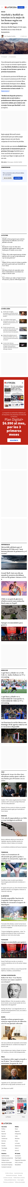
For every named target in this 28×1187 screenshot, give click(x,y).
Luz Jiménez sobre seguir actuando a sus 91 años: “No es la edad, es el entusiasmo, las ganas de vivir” (11, 322)
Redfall (20, 162)
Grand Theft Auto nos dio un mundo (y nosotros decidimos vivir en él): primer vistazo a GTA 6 (13, 576)
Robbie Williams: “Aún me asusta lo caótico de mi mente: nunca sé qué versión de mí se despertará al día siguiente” (13, 1003)
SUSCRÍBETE (14, 440)
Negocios (4, 816)
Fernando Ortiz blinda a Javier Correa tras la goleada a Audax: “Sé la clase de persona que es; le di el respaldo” (14, 925)
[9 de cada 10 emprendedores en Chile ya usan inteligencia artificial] (14, 829)
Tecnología (4, 939)
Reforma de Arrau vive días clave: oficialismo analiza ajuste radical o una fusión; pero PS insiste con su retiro (13, 248)
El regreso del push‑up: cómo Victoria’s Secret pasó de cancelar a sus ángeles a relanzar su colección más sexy (14, 889)
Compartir (5, 57)
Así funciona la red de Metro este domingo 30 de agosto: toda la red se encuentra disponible (14, 725)
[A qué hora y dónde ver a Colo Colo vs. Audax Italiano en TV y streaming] (14, 686)
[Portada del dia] (14, 408)
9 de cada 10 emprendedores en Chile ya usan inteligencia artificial (14, 819)
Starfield (16, 162)
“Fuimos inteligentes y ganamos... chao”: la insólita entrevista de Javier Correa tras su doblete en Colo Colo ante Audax (13, 933)
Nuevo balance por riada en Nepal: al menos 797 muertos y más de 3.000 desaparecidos (14, 278)
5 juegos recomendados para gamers (12, 624)
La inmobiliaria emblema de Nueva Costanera (14, 847)
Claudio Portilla (11, 36)
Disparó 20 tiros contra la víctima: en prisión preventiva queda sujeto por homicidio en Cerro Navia (14, 264)
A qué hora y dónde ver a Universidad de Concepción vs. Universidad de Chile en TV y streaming (12, 700)
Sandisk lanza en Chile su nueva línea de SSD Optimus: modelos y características (14, 969)
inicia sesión (8, 178)
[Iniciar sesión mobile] (26, 7)
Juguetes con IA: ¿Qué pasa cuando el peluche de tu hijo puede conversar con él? (13, 1083)
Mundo (3, 1017)
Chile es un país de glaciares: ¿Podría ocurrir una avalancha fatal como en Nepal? (12, 601)
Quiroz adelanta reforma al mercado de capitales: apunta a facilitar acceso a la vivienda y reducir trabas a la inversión (12, 841)
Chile (2, 772)
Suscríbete (18, 178)
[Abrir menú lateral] (2, 7)
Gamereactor (5, 91)
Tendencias (4, 852)
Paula (3, 1057)
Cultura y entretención (8, 975)
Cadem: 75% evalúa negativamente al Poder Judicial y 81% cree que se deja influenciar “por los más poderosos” (14, 256)
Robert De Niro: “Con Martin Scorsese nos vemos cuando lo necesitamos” (11, 980)
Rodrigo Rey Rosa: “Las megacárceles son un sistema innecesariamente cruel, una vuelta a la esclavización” (13, 1010)
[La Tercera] (8, 1114)
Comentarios (13, 57)
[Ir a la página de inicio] (11, 7)
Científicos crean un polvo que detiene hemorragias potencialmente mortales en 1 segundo (13, 882)
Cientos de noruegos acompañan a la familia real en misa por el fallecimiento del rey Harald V (11, 314)
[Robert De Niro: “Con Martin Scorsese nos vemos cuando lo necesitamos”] (14, 991)
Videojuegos (10, 162)
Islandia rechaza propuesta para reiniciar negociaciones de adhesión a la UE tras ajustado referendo (13, 240)
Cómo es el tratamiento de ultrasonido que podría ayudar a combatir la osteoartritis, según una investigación (13, 858)
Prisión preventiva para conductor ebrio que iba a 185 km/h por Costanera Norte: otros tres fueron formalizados (10, 330)
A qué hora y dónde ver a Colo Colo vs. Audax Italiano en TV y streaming (13, 675)
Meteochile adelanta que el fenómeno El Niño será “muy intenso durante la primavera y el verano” (10, 338)
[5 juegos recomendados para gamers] (14, 634)
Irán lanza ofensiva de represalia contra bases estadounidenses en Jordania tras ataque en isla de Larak (13, 272)
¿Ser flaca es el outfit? (7, 1088)
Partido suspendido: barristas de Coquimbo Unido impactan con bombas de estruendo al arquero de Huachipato (13, 901)
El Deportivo (5, 896)
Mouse (3, 12)
